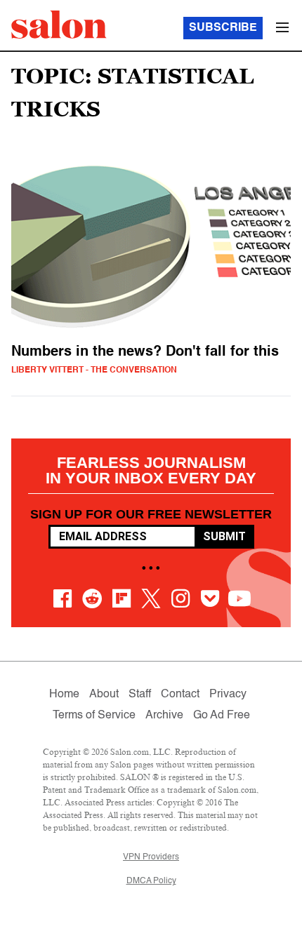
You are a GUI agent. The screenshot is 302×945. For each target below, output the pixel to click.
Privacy (228, 694)
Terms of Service (94, 715)
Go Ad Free (221, 715)
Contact (180, 694)
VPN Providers (151, 857)
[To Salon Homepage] (59, 25)
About (104, 694)
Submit (224, 536)
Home (64, 694)
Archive (164, 715)
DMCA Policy (151, 881)
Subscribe (223, 28)
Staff (140, 694)
